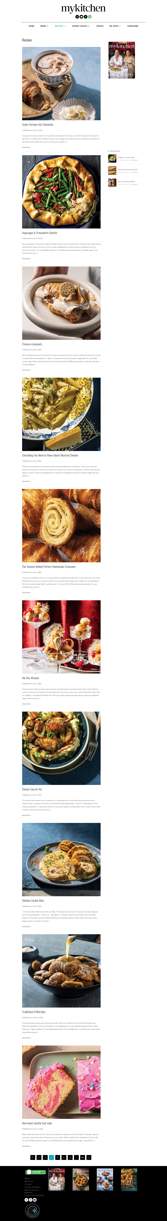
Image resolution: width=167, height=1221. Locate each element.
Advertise (29, 1181)
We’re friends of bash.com (32, 1191)
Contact (28, 1184)
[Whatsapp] (90, 17)
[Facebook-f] (85, 17)
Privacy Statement (33, 1187)
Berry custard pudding (127, 182)
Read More (26, 147)
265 (82, 1157)
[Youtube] (81, 17)
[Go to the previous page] (32, 1157)
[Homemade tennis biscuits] (112, 170)
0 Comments (134, 160)
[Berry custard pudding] (112, 183)
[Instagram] (77, 17)
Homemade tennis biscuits (128, 169)
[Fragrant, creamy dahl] (112, 158)
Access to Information (34, 1195)
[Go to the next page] (88, 1157)
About (27, 1178)
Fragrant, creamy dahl (126, 157)
